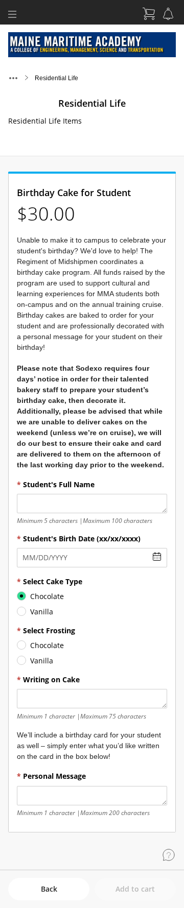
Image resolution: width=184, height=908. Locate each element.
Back (49, 889)
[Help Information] (169, 855)
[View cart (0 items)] (149, 14)
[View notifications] (168, 14)
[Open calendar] (157, 557)
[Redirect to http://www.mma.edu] (92, 44)
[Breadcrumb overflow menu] (13, 78)
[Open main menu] (12, 14)
